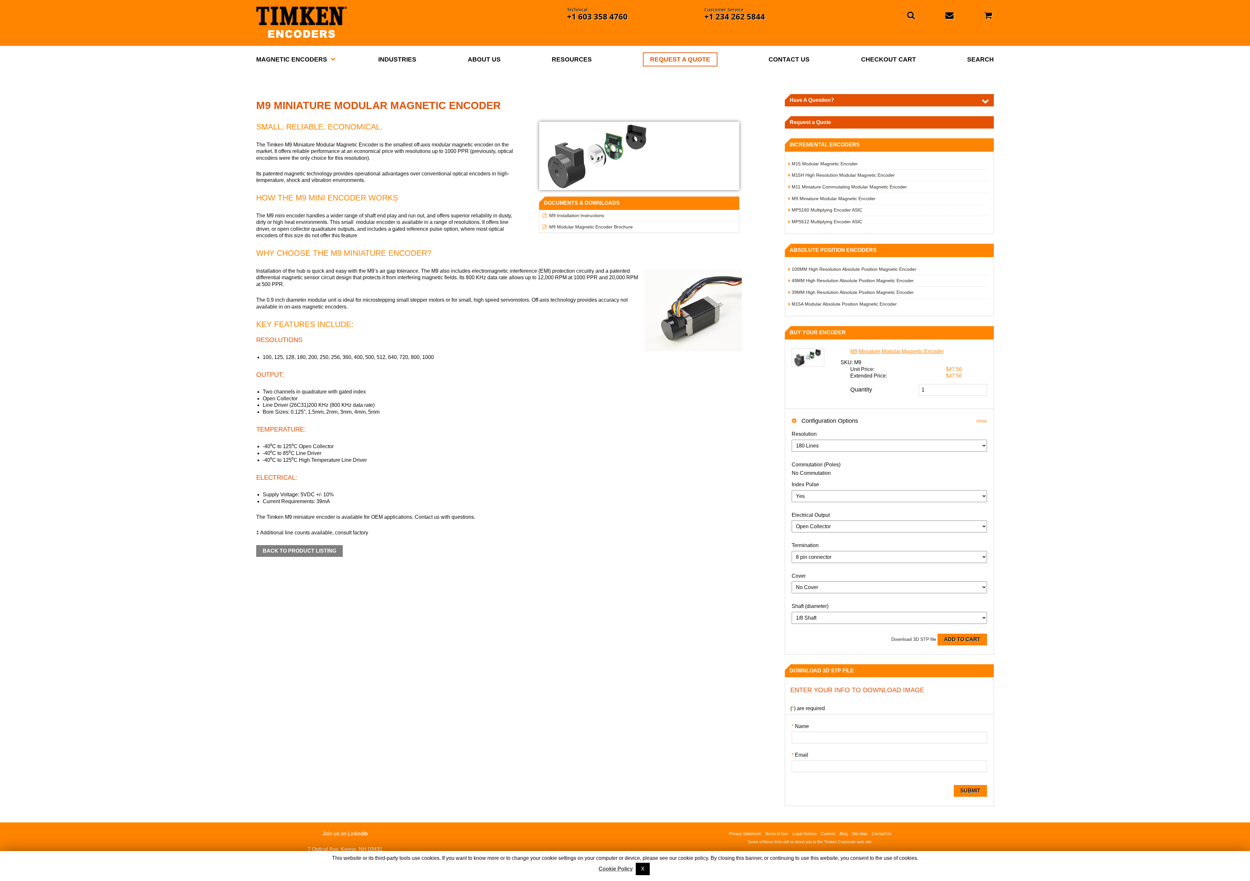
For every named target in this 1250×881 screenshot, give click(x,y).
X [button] (643, 869)
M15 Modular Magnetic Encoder (825, 163)
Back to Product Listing (299, 551)
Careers (828, 834)
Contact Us (789, 59)
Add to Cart (962, 639)
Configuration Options (829, 421)
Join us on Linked (345, 833)
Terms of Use (776, 834)
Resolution (804, 434)
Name (800, 726)
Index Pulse (805, 484)
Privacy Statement (745, 834)
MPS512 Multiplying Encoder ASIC (827, 221)
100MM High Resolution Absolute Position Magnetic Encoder (854, 269)
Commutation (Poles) (816, 464)
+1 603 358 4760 (597, 16)
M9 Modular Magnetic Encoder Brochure (591, 226)
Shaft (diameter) (810, 606)
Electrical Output (811, 515)
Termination (805, 545)
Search (980, 59)
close (981, 420)
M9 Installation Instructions (576, 215)
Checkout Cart (888, 59)
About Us (484, 59)
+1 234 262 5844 (734, 16)
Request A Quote (680, 59)
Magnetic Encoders (291, 59)
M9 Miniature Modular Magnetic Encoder (834, 198)
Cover (799, 576)
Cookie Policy (616, 869)
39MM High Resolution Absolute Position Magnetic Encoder (853, 292)
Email (800, 755)
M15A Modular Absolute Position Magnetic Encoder (844, 304)
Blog (844, 834)
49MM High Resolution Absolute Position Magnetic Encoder (853, 280)
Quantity (861, 389)
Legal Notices (804, 834)
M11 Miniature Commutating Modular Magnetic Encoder (849, 186)
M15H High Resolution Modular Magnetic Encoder (843, 175)
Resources (572, 59)
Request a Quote (810, 122)
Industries (397, 59)
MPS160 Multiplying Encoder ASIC (827, 210)
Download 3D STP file (913, 639)
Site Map (860, 834)
